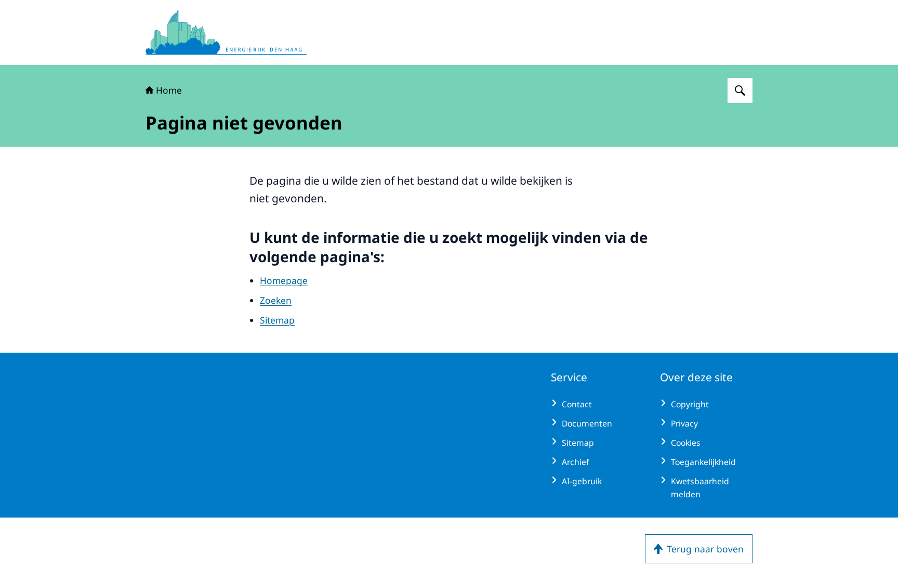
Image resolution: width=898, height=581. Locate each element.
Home (169, 90)
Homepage (284, 280)
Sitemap (277, 320)
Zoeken (276, 300)
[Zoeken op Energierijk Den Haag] (740, 90)
